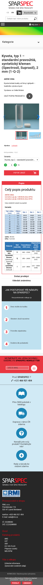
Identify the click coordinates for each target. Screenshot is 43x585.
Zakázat (27, 583)
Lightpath (14, 145)
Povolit (15, 583)
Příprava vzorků (11, 549)
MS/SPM (8, 551)
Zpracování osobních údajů (15, 566)
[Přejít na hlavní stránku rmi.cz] (21, 5)
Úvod (4, 531)
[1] (34, 368)
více (30, 580)
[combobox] (21, 160)
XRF (6, 544)
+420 (22, 380)
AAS (6, 539)
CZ (8, 12)
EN (12, 12)
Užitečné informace (12, 563)
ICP (6, 541)
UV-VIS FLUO (10, 546)
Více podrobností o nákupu (21, 297)
